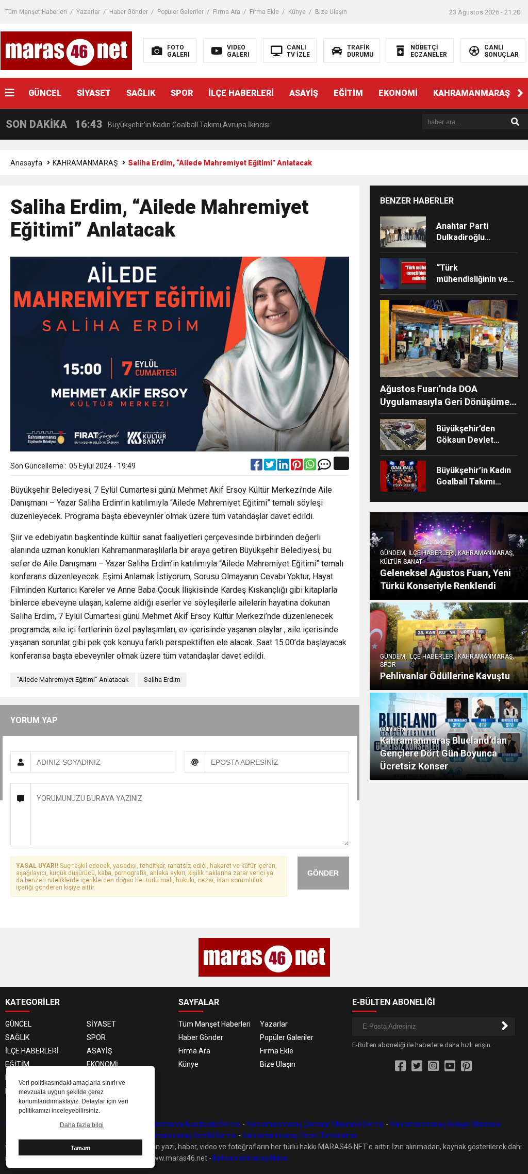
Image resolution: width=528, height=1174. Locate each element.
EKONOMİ (398, 93)
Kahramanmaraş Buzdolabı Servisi (184, 1124)
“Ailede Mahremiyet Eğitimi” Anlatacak (72, 679)
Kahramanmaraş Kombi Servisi (186, 1135)
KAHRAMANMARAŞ (471, 93)
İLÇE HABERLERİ (241, 93)
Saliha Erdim (162, 679)
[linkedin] (284, 467)
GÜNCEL (44, 93)
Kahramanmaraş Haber (251, 1158)
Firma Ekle (264, 11)
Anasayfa (26, 163)
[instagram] (433, 1066)
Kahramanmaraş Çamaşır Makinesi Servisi (315, 1124)
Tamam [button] (80, 1148)
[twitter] (270, 467)
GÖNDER (323, 873)
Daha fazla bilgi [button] (82, 1125)
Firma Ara (226, 11)
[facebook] (257, 467)
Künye (297, 11)
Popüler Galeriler (180, 11)
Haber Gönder (128, 11)
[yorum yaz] (324, 467)
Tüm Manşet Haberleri (36, 11)
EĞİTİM (348, 93)
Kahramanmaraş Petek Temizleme (299, 1135)
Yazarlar (88, 11)
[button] (520, 93)
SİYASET (94, 93)
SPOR (182, 93)
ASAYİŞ (303, 93)
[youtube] (449, 1066)
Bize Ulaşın (331, 11)
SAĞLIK (140, 93)
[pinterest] (297, 467)
